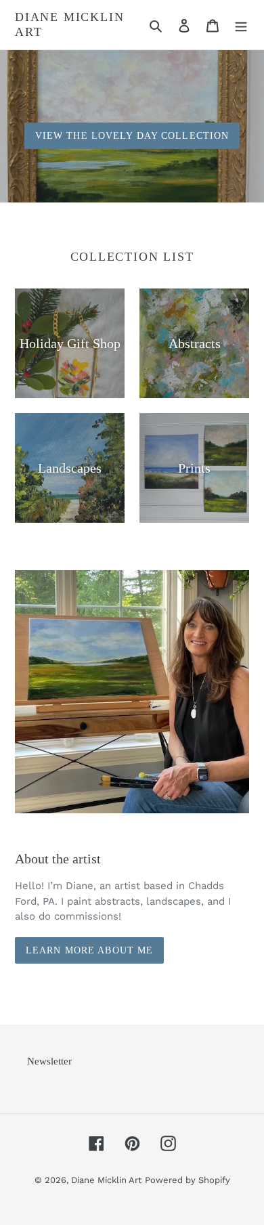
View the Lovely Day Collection (132, 136)
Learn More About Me (89, 950)
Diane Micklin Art (69, 24)
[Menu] (241, 25)
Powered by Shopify (187, 1180)
